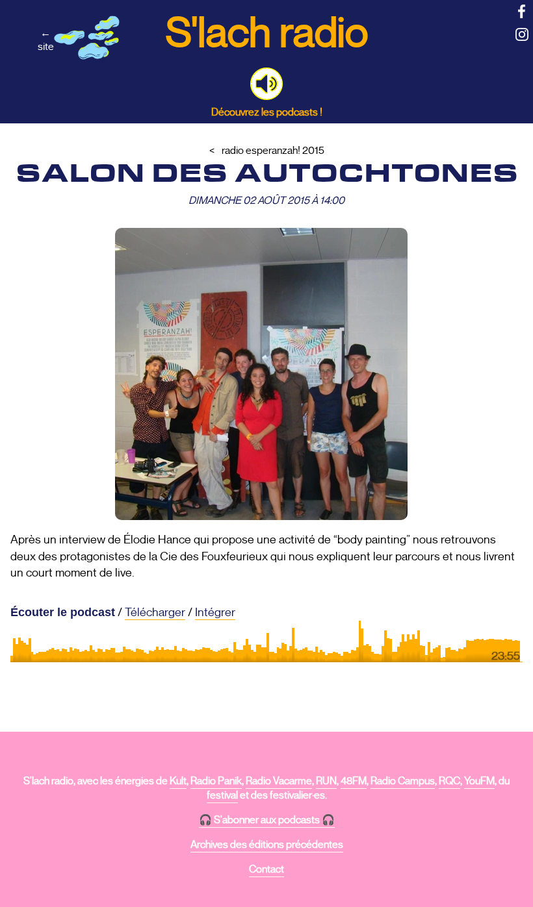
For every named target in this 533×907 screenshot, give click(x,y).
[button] (266, 84)
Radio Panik (216, 781)
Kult (178, 781)
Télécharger (155, 612)
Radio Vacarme (279, 781)
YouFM (479, 781)
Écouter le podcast (62, 612)
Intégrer (215, 612)
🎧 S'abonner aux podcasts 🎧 (267, 820)
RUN (326, 781)
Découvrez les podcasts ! (266, 112)
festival (222, 795)
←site (46, 39)
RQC (449, 781)
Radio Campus (402, 781)
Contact (266, 869)
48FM (354, 781)
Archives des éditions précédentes (266, 844)
